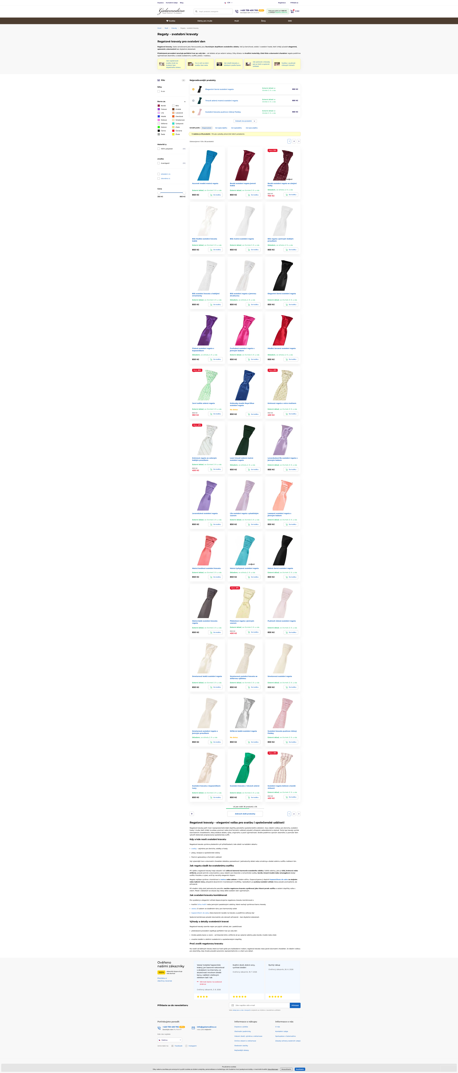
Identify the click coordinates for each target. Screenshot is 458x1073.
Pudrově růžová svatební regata (282, 621)
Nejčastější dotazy (241, 1050)
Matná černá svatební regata (280, 568)
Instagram (193, 1046)
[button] (245, 121)
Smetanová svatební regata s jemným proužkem (205, 732)
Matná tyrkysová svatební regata (244, 568)
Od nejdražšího (236, 128)
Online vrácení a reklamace (245, 1041)
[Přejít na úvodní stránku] (171, 11)
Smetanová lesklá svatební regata (207, 676)
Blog (181, 3)
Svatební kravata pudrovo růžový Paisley (223, 112)
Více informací (273, 1069)
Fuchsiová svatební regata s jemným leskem (242, 349)
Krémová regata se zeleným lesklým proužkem (204, 459)
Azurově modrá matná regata (205, 183)
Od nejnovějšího (252, 128)
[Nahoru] (192, 814)
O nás (277, 1027)
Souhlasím (300, 1069)
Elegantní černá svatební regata (219, 89)
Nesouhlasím (286, 1069)
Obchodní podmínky (242, 1031)
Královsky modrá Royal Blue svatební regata (242, 404)
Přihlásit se (294, 3)
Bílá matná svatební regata (242, 239)
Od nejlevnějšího (221, 128)
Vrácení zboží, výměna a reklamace (248, 1036)
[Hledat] (196, 11)
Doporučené (206, 128)
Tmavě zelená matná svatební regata (221, 101)
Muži (166, 28)
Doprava (160, 3)
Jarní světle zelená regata (203, 403)
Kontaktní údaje (172, 3)
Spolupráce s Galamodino (285, 1036)
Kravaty (174, 28)
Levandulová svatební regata (205, 513)
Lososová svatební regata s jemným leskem (279, 514)
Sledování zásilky (241, 1046)
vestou (223, 879)
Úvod (159, 28)
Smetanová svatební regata (280, 676)
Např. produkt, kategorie (208, 11)
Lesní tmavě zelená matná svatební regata (241, 459)
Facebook (178, 1046)
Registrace (282, 3)
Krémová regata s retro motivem (282, 403)
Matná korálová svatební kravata (206, 568)
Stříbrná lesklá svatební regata (243, 731)
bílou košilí (202, 904)
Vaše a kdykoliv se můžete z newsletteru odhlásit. (255, 1010)
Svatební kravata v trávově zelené (244, 786)
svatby (194, 848)
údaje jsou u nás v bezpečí (241, 1010)
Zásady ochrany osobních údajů (288, 1041)
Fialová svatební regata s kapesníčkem (203, 349)
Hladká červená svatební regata (282, 348)
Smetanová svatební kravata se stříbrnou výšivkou (243, 677)
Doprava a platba (241, 1027)
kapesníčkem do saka (279, 879)
